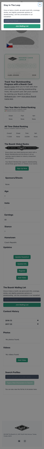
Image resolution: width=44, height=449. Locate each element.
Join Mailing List (22, 26)
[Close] (40, 4)
